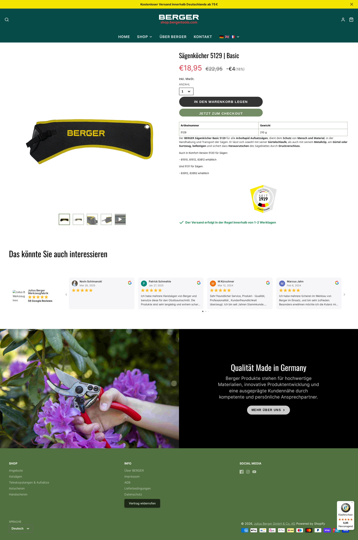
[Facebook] (242, 472)
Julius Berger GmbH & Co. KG (274, 523)
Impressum (132, 476)
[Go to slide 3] (208, 311)
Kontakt (203, 36)
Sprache (15, 521)
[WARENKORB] (351, 19)
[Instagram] (248, 472)
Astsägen (15, 476)
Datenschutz (133, 494)
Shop (142, 36)
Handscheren (18, 494)
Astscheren (17, 488)
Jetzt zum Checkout (221, 113)
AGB (127, 482)
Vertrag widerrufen (142, 503)
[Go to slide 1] (202, 311)
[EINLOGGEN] (343, 19)
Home (124, 36)
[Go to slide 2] (205, 311)
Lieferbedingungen (137, 488)
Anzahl (184, 84)
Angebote (16, 470)
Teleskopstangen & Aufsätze (29, 482)
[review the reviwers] (130, 283)
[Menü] (352, 503)
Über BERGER (173, 36)
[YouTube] (254, 472)
